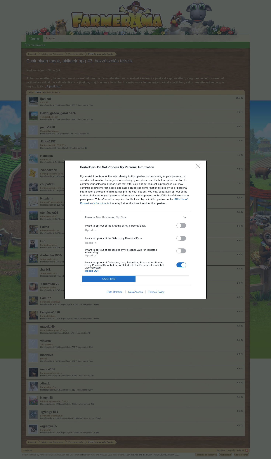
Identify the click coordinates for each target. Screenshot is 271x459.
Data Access (135, 291)
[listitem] (135, 217)
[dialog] (135, 229)
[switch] (181, 225)
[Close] (199, 167)
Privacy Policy (156, 291)
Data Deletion (115, 291)
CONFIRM (109, 278)
